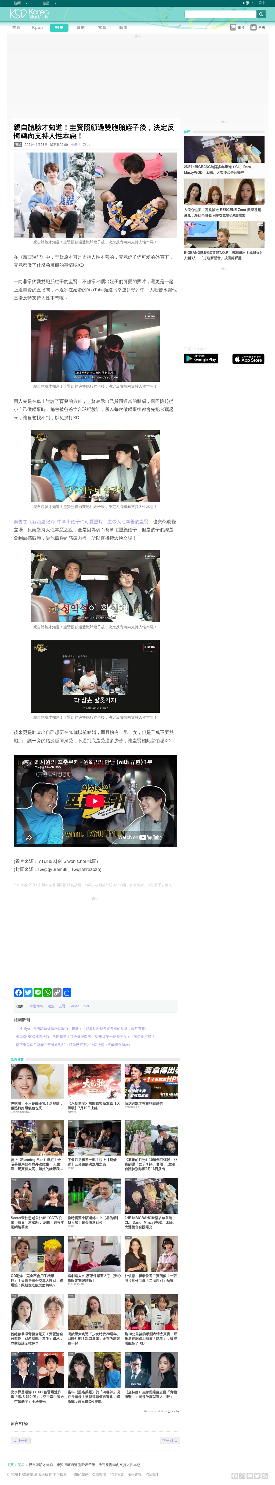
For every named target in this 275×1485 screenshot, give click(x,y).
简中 (261, 3)
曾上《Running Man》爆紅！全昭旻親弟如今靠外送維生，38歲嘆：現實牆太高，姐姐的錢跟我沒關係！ (37, 1164)
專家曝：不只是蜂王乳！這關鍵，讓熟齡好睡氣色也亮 (37, 1105)
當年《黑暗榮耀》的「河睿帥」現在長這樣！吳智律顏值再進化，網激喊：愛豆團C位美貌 (94, 1397)
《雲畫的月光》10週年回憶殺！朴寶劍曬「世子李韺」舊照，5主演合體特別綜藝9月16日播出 (151, 1164)
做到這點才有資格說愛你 (144, 1103)
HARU (75, 145)
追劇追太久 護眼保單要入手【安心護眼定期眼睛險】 (94, 1278)
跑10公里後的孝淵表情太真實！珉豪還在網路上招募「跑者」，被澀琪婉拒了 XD (151, 1338)
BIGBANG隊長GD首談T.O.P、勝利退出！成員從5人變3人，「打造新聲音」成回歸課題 (223, 255)
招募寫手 (152, 1475)
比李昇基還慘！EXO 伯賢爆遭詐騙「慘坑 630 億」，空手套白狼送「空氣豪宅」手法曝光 (37, 1397)
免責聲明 (99, 1475)
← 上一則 (20, 1441)
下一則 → (170, 1441)
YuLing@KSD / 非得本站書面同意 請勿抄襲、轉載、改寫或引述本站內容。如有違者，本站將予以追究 (93, 885)
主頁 (10, 1465)
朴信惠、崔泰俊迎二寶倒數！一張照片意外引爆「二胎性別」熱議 (151, 1278)
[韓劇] (82, 28)
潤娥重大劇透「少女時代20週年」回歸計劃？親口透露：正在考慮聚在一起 (94, 1338)
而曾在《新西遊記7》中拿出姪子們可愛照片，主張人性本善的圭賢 (81, 521)
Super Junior (79, 1006)
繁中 (249, 3)
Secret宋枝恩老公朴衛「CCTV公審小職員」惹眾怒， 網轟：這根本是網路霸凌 (37, 1222)
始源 (51, 1006)
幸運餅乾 (37, 1006)
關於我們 (81, 1475)
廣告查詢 (135, 1475)
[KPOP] (39, 28)
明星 (18, 145)
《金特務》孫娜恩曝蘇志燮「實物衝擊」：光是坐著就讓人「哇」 (151, 1394)
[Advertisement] (95, 940)
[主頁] (17, 28)
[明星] (60, 28)
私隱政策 (117, 1475)
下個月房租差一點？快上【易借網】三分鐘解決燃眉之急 (92, 1162)
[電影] (103, 28)
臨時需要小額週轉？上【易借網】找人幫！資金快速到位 (94, 1220)
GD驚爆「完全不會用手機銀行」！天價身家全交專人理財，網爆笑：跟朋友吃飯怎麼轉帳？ (37, 1280)
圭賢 (62, 1006)
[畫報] (125, 28)
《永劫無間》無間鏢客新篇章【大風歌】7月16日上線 (94, 1105)
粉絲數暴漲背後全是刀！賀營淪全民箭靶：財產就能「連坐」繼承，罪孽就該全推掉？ (37, 1338)
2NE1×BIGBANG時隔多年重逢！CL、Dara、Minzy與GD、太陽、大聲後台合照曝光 (150, 1222)
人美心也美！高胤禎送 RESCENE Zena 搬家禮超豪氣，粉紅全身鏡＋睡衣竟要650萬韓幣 (222, 212)
